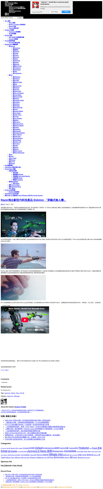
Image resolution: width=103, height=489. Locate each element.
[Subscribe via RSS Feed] (10, 487)
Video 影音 (33, 455)
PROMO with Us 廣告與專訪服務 (17, 8)
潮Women (18, 457)
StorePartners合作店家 (12, 193)
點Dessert (12, 163)
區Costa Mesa (17, 95)
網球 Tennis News (14, 185)
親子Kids (50, 457)
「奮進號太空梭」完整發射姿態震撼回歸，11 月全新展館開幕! (27, 422)
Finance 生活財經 (10, 190)
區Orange (16, 127)
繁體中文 (7, 14)
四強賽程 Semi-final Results (21, 176)
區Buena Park (17, 86)
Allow (66, 12)
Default (39, 447)
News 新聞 (12, 22)
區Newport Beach (18, 125)
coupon (20, 448)
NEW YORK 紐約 (9, 4)
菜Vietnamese (17, 73)
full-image (12, 451)
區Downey (16, 98)
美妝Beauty (40, 457)
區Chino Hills (17, 91)
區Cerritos (16, 89)
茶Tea (10, 154)
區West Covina (17, 151)
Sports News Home (96, 451)
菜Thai (15, 71)
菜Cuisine (12, 46)
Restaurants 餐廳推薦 (11, 44)
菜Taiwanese (17, 69)
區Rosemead (17, 131)
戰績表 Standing (18, 180)
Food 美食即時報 (10, 41)
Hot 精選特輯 (9, 165)
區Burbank (16, 87)
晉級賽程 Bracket (18, 174)
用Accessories (25, 457)
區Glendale (16, 106)
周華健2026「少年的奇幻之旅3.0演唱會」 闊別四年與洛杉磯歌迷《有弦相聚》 (33, 435)
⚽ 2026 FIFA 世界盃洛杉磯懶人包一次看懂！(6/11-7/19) (25, 437)
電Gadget (17, 396)
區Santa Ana (17, 136)
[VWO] (40, 12)
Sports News (87, 451)
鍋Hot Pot (12, 161)
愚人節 (22, 393)
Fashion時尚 (73, 448)
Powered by (35, 12)
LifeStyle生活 (33, 451)
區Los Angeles (17, 118)
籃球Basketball (13, 181)
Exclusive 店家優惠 (15, 31)
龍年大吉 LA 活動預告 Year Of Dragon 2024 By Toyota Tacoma (24, 195)
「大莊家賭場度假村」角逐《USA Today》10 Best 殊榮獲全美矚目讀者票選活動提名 (35, 427)
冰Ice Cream (12, 158)
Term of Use (12, 12)
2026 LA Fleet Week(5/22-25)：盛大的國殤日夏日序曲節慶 (26, 433)
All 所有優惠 (12, 33)
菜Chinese (16, 51)
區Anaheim (16, 78)
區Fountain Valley (18, 100)
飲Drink (11, 156)
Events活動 (63, 448)
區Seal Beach (17, 140)
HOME (6, 1)
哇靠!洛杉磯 (6, 485)
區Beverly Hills (17, 82)
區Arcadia (16, 80)
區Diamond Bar (17, 96)
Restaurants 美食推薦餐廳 (64, 451)
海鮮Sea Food (17, 66)
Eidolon (13, 393)
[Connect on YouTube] (63, 487)
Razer (17, 393)
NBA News (16, 183)
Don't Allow (54, 12)
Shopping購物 (79, 451)
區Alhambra (16, 77)
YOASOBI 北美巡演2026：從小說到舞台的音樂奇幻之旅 (25, 439)
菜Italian (15, 59)
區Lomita (16, 116)
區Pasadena (16, 129)
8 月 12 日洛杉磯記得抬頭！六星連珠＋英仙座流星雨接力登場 (27, 424)
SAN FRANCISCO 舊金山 (11, 3)
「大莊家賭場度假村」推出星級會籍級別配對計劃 (22, 431)
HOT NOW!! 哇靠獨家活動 (16, 37)
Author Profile (20, 407)
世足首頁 (15, 172)
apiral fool (7, 393)
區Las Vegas (17, 113)
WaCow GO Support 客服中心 (16, 7)
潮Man (12, 457)
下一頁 (5, 370)
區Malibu (15, 120)
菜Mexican (16, 64)
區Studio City (17, 142)
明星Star (8, 457)
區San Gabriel (17, 134)
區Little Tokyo (17, 115)
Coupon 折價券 (9, 30)
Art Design (3, 448)
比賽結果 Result (17, 178)
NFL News (12, 188)
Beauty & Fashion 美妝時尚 (17, 24)
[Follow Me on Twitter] (29, 487)
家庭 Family (82, 455)
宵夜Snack (12, 160)
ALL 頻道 (7, 21)
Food (90, 448)
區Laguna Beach (18, 111)
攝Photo (96, 455)
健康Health (66, 455)
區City (11, 75)
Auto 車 (8, 448)
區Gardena (16, 104)
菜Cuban (15, 53)
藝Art (45, 457)
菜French (16, 55)
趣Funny (73, 457)
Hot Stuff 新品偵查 (14, 42)
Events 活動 (8, 35)
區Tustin (15, 145)
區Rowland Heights (19, 133)
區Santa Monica (18, 138)
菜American (16, 48)
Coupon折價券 (29, 448)
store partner (4, 455)
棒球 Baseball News (15, 186)
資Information (59, 457)
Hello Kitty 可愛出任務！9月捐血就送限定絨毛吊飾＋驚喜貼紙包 (27, 420)
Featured (84, 447)
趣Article (67, 457)
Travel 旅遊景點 (25, 455)
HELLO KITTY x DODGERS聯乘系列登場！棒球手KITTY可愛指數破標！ (23, 410)
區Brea (15, 84)
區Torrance (16, 143)
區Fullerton (16, 102)
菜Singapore (17, 68)
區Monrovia (16, 122)
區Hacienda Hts (17, 107)
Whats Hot (10, 396)
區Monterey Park (18, 124)
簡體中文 (7, 13)
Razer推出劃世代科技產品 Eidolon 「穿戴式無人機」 (33, 200)
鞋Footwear (87, 457)
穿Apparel (33, 457)
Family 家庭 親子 (14, 28)
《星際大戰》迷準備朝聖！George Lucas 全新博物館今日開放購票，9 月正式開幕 (34, 429)
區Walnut (16, 149)
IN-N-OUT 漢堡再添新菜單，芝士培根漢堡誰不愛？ (15, 412)
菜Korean (16, 62)
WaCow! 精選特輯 (43, 455)
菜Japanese (16, 60)
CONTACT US (8, 5)
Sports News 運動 (10, 169)
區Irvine (15, 109)
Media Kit (11, 9)
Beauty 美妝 (12, 26)
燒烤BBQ (15, 50)
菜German (16, 57)
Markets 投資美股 (14, 192)
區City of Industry (18, 93)
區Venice (15, 147)
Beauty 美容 (14, 448)
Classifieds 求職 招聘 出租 (13, 167)
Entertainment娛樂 (51, 448)
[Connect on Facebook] (46, 487)
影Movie (90, 455)
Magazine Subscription (15, 11)
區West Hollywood (18, 152)
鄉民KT (3, 204)
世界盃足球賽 (13, 171)
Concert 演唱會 (13, 39)
